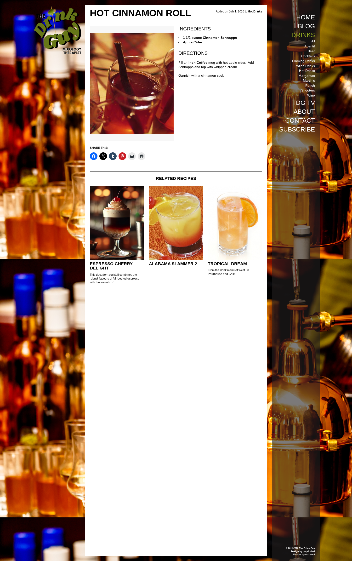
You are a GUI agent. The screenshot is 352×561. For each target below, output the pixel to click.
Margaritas (307, 76)
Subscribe (297, 129)
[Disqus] (176, 358)
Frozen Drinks (304, 66)
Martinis (309, 80)
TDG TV (303, 102)
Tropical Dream (227, 263)
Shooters (308, 90)
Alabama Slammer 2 (173, 263)
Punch (310, 85)
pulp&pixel (309, 551)
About (304, 111)
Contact (300, 120)
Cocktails (308, 56)
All (313, 41)
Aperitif (309, 46)
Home (305, 17)
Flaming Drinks (303, 61)
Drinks (303, 35)
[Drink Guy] (57, 7)
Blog (306, 26)
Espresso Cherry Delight (111, 266)
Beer (311, 51)
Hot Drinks (307, 71)
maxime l (310, 554)
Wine (311, 95)
